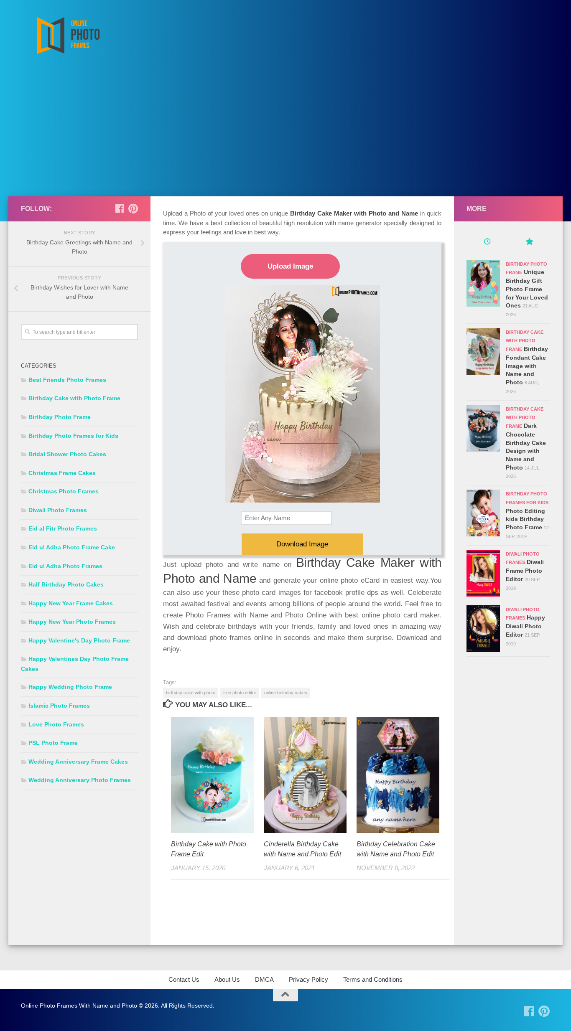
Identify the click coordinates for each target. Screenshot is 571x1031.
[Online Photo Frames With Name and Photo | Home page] (68, 35)
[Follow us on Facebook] (120, 208)
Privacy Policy (308, 979)
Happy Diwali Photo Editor (525, 625)
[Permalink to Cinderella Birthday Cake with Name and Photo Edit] (305, 775)
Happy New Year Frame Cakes (70, 603)
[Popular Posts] (529, 242)
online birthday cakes (285, 692)
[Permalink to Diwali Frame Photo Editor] (483, 573)
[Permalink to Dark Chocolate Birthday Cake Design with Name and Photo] (483, 428)
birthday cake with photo (190, 692)
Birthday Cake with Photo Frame (74, 398)
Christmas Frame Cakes (62, 473)
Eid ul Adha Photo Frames (65, 566)
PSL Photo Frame (53, 742)
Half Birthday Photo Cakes (66, 584)
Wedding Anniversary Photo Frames (79, 780)
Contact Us (183, 979)
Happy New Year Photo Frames (72, 621)
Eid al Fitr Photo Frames (62, 528)
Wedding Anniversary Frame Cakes (78, 761)
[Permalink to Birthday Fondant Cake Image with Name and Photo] (483, 351)
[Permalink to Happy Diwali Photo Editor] (483, 628)
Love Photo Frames (56, 724)
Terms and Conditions (373, 979)
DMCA (264, 979)
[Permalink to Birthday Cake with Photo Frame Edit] (212, 775)
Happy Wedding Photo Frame (70, 686)
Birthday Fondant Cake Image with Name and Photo (527, 365)
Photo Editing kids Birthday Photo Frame (525, 519)
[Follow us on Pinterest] (133, 208)
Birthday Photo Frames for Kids (73, 435)
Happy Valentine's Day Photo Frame (79, 640)
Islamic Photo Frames (59, 705)
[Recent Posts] (487, 242)
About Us (227, 979)
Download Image (302, 544)
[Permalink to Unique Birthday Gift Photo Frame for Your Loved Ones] (483, 283)
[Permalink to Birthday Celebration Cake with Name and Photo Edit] (398, 775)
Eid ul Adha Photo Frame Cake (71, 547)
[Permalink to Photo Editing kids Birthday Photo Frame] (483, 513)
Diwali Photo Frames (57, 510)
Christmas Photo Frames (63, 491)
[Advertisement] (285, 133)
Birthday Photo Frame (59, 417)
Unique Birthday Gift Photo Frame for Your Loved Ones (527, 289)
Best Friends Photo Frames (67, 379)
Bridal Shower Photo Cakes (67, 454)
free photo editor (239, 692)
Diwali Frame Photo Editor (525, 570)
